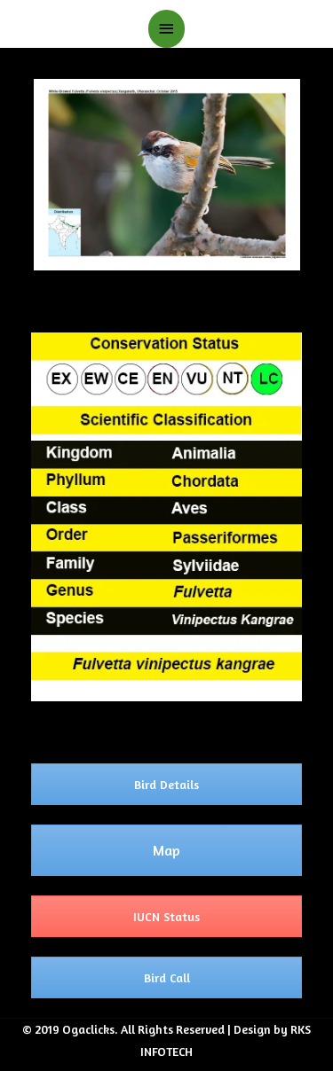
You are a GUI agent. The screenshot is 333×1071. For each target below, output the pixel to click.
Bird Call (167, 977)
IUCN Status (166, 916)
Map (166, 850)
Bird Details (166, 784)
